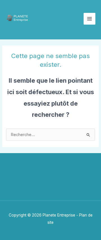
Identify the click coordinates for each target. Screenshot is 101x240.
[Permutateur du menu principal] (89, 19)
